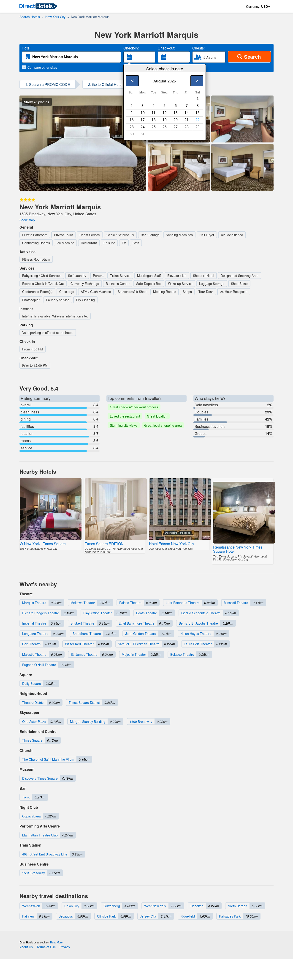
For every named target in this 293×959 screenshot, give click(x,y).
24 (143, 127)
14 (186, 113)
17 (143, 120)
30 (132, 134)
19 (165, 120)
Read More (56, 942)
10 (143, 113)
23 (132, 127)
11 (153, 113)
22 (197, 120)
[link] (38, 6)
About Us (26, 947)
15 (197, 113)
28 (186, 127)
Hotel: (26, 48)
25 (154, 127)
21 (186, 120)
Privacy (65, 947)
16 (132, 120)
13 (176, 113)
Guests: (198, 48)
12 (165, 113)
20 (176, 120)
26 (165, 127)
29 (197, 127)
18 (154, 120)
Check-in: (131, 48)
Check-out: (166, 48)
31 (143, 134)
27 (176, 127)
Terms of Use (46, 947)
